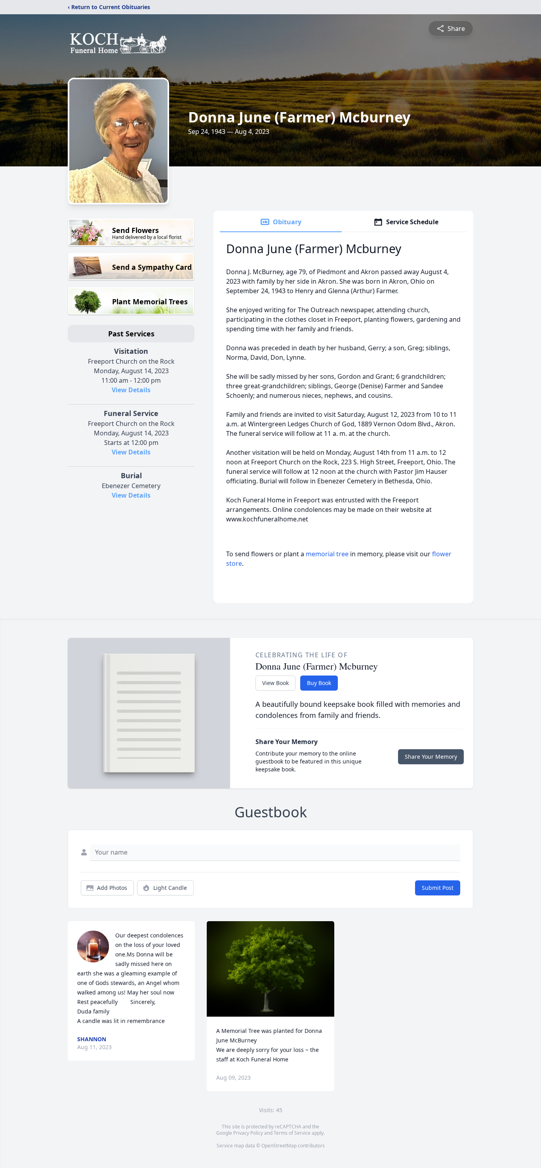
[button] (270, 969)
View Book (275, 683)
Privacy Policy (248, 1133)
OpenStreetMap (279, 1145)
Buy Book (319, 683)
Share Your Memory (431, 756)
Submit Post (437, 887)
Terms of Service (292, 1133)
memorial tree (327, 554)
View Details (131, 390)
